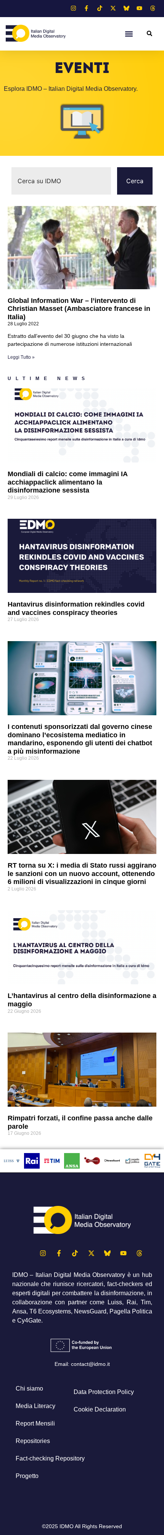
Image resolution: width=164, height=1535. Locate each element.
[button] (129, 33)
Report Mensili (35, 1423)
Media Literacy (35, 1406)
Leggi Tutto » (21, 357)
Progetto (27, 1476)
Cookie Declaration (100, 1409)
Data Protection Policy (104, 1392)
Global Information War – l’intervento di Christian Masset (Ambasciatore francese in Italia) (79, 309)
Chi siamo (29, 1388)
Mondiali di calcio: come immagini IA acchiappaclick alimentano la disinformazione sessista (67, 482)
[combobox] (61, 181)
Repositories (33, 1441)
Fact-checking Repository (50, 1458)
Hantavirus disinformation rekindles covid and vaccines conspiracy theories (76, 608)
